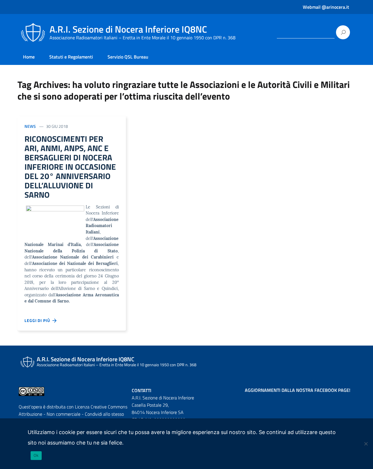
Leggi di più (38, 320)
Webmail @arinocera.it (326, 6)
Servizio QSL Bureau (128, 56)
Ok (36, 455)
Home (29, 56)
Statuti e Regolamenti (71, 56)
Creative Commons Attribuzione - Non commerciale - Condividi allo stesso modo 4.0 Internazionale (73, 414)
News (30, 126)
